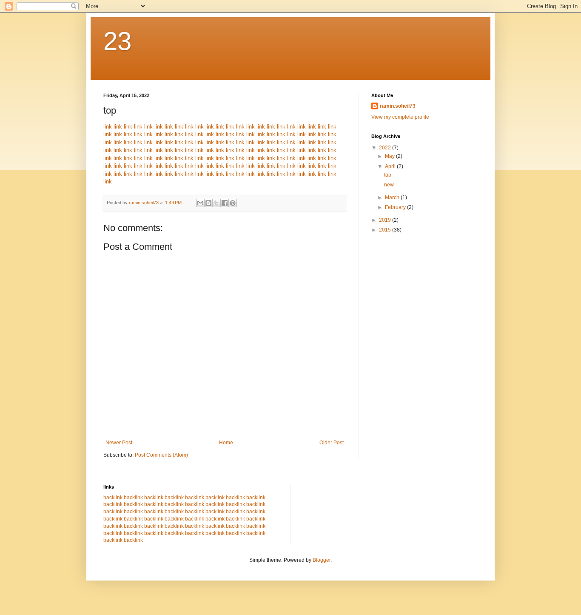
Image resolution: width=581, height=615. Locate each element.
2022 (385, 148)
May (390, 156)
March (393, 197)
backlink (112, 498)
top (387, 175)
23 (117, 41)
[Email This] (200, 203)
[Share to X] (216, 203)
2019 (385, 220)
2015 (385, 230)
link (107, 126)
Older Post (331, 443)
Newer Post (118, 443)
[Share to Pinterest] (232, 203)
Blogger (321, 560)
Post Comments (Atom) (161, 455)
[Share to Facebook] (224, 203)
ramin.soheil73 (398, 106)
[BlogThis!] (208, 203)
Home (226, 443)
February (396, 207)
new (389, 185)
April (391, 166)
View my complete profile (400, 117)
